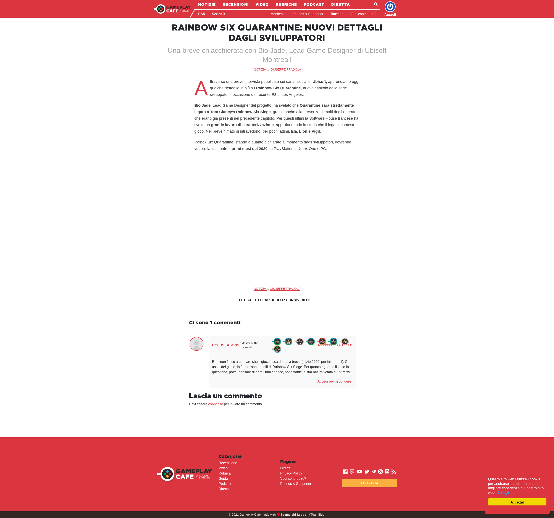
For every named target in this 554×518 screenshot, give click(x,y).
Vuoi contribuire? (363, 14)
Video (262, 4)
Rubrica (225, 473)
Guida (223, 478)
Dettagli (503, 493)
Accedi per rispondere (334, 381)
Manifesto (278, 14)
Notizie (207, 4)
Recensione (228, 463)
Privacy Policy (291, 473)
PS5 (201, 14)
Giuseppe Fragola (286, 69)
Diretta (340, 4)
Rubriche (286, 4)
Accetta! (517, 502)
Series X (218, 14)
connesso (215, 404)
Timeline (336, 14)
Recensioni (236, 4)
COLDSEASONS (225, 345)
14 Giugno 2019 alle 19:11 (335, 345)
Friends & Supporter (307, 14)
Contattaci (369, 483)
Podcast (314, 4)
